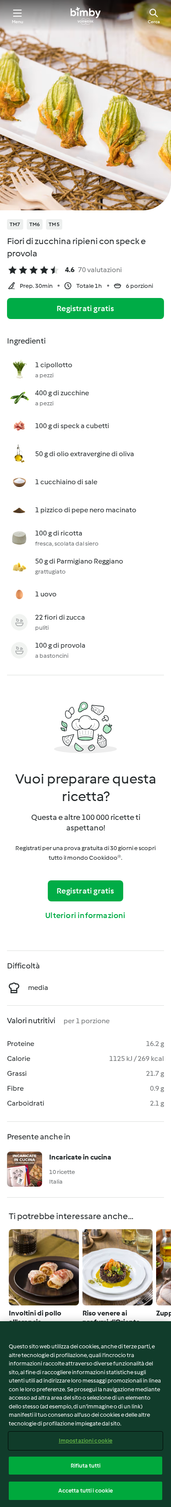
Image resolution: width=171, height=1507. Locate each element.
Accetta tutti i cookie (85, 1490)
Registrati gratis (85, 308)
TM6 (34, 224)
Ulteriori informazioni (85, 915)
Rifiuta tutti (86, 1465)
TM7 (15, 224)
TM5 (54, 224)
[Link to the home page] (85, 16)
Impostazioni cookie (85, 1440)
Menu (18, 22)
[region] (85, 1414)
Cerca (154, 22)
